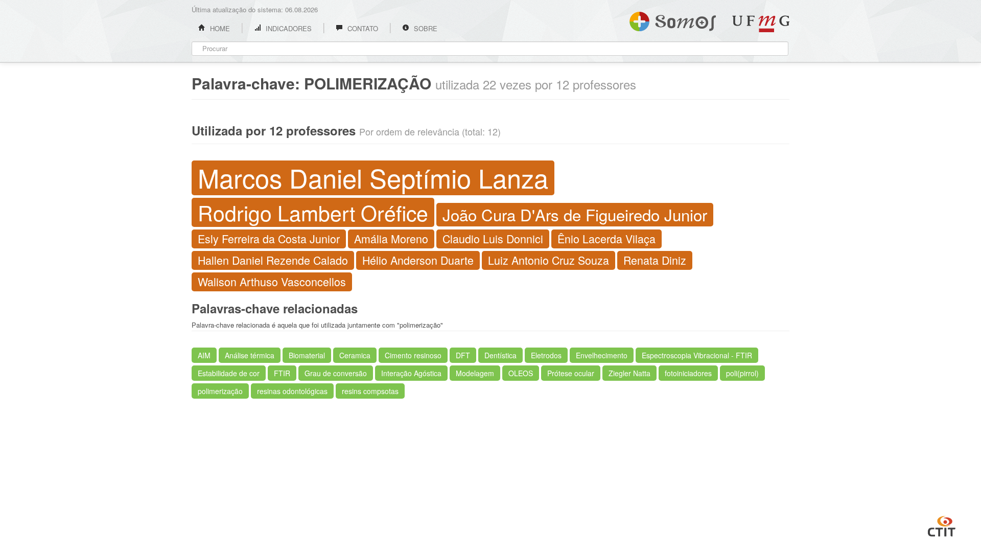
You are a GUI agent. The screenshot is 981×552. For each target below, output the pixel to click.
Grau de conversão (336, 373)
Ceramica (354, 355)
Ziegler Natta (629, 373)
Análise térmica (249, 355)
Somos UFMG (672, 19)
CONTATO (361, 28)
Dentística (500, 355)
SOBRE (424, 28)
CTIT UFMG (941, 525)
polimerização (220, 391)
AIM (204, 355)
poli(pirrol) (742, 373)
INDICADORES (288, 28)
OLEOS (520, 373)
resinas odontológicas (292, 391)
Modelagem (475, 373)
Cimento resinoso (413, 355)
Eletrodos (546, 355)
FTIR (282, 373)
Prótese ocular (570, 373)
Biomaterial (307, 355)
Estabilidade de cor (229, 373)
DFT (463, 355)
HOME (219, 28)
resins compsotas (370, 391)
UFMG (760, 23)
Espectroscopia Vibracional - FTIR (697, 355)
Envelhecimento (601, 355)
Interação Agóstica (411, 373)
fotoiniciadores (688, 373)
